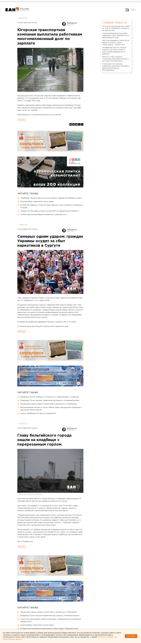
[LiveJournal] (82, 124)
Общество (21, 119)
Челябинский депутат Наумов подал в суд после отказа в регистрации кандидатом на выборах (114, 51)
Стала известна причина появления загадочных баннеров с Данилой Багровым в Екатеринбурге (116, 67)
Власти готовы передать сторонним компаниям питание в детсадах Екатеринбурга (115, 59)
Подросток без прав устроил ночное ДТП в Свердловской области (49, 211)
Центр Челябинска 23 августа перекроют (38, 413)
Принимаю (131, 636)
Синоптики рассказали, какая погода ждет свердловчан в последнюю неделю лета (50, 620)
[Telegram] (76, 124)
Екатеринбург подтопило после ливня (37, 201)
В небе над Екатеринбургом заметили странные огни (43, 214)
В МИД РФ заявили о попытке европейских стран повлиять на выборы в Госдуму (51, 206)
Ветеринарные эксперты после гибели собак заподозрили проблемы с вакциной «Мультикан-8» (51, 409)
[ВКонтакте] (70, 124)
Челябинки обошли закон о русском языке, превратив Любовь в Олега (51, 198)
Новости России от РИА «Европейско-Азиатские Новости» (12, 9)
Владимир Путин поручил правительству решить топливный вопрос (49, 400)
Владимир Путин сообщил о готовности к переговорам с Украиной (49, 397)
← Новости (22, 18)
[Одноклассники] (73, 124)
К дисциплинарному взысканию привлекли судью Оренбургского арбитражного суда (115, 35)
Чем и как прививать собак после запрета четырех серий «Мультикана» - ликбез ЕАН (115, 42)
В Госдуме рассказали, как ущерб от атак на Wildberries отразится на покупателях (116, 28)
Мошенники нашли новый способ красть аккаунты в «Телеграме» (48, 404)
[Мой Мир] (79, 124)
